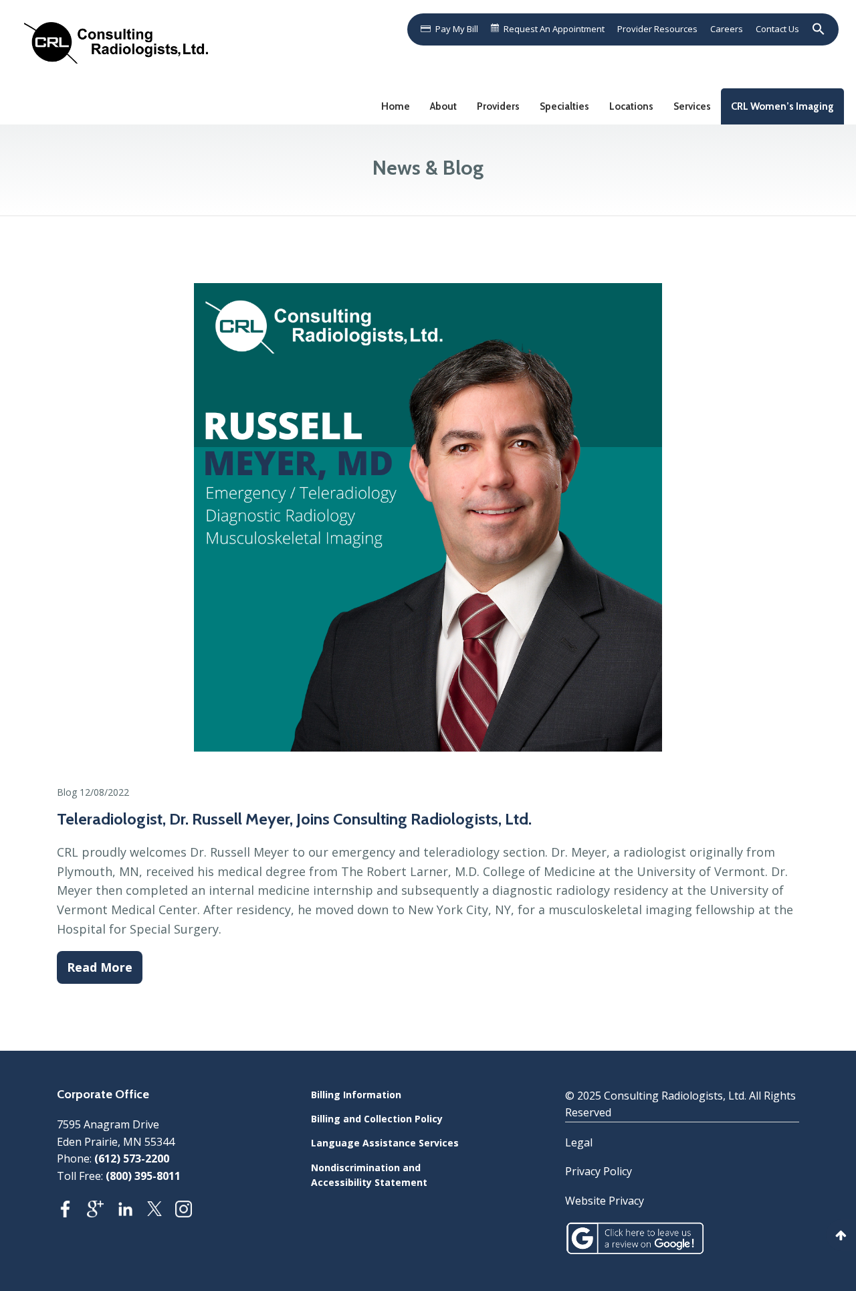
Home (395, 106)
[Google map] (102, 1212)
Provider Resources (657, 29)
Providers (498, 106)
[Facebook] (72, 1212)
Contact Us (777, 29)
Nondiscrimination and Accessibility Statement (369, 1175)
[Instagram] (190, 1212)
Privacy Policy (598, 1171)
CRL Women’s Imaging (782, 106)
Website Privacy (604, 1200)
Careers (726, 29)
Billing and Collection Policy (377, 1118)
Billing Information (356, 1094)
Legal (579, 1142)
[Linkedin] (132, 1212)
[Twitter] (161, 1212)
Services (692, 106)
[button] (816, 28)
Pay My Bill (456, 29)
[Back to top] (841, 1235)
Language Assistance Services (385, 1142)
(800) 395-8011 (143, 1176)
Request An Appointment (554, 29)
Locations (631, 106)
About (443, 106)
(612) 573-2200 (131, 1158)
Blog (67, 792)
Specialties (564, 106)
